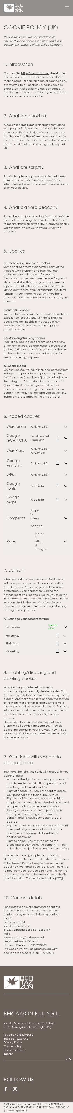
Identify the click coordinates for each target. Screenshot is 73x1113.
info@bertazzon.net (16, 1038)
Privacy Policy (13, 1042)
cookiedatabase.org (17, 952)
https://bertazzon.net (35, 73)
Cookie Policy (13, 1046)
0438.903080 (25, 1034)
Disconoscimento (15, 1050)
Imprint (8, 1053)
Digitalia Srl (21, 1110)
